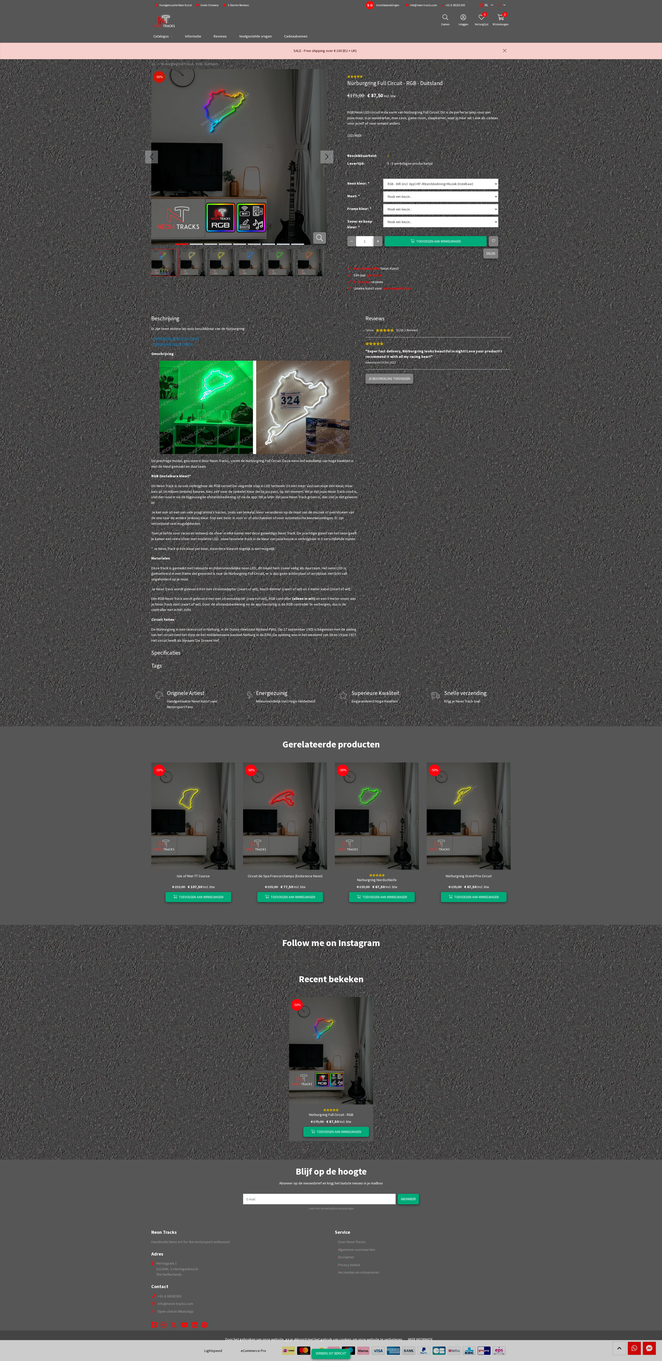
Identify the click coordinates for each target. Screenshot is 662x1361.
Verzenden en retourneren (358, 1272)
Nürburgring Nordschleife (173, 344)
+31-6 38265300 (169, 1296)
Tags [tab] (156, 665)
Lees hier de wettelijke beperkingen (331, 1208)
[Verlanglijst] (159, 897)
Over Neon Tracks (351, 1241)
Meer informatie (420, 1339)
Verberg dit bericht (331, 1353)
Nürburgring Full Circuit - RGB (331, 1114)
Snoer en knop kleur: (359, 224)
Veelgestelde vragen (255, 36)
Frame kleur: (359, 208)
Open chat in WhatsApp (175, 1311)
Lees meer (355, 135)
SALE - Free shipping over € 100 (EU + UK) (325, 50)
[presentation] (151, 156)
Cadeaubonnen (295, 36)
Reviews (220, 36)
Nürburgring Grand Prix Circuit (176, 338)
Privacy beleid (348, 1264)
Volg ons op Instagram (493, 953)
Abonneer (408, 1199)
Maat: (353, 196)
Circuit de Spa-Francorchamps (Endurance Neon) (285, 876)
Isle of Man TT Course (193, 876)
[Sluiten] (505, 51)
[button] (483, 5)
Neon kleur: (358, 183)
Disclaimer (345, 1257)
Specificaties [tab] (165, 652)
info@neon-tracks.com (175, 1303)
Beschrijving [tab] (165, 318)
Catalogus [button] (161, 36)
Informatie (193, 36)
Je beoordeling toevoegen (389, 378)
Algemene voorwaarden (356, 1249)
